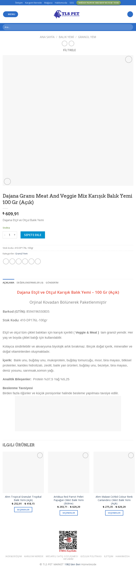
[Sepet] (130, 14)
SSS (72, 2)
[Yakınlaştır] (7, 181)
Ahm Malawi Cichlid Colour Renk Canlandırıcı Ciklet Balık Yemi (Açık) (114, 500)
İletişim (19, 2)
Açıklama (8, 282)
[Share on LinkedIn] (38, 261)
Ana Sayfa (47, 37)
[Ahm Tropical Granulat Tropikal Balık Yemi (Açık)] (23, 472)
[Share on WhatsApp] (6, 261)
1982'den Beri (72, 564)
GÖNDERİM (52, 282)
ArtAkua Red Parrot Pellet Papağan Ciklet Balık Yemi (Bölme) (69, 500)
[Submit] (130, 27)
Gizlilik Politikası (91, 556)
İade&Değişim (13, 556)
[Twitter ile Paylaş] (19, 261)
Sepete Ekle (32, 235)
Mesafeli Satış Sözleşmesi (62, 556)
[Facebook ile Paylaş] (12, 261)
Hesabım (68, 559)
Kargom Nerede (33, 2)
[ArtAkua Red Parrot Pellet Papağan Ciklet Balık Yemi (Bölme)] (68, 472)
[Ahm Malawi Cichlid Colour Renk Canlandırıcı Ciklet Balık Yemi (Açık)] (114, 472)
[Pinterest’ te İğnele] (31, 261)
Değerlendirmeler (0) (30, 282)
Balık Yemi (66, 37)
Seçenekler (23, 509)
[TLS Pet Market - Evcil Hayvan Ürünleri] (68, 14)
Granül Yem (87, 37)
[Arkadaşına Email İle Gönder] (25, 261)
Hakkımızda (61, 2)
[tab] (8, 282)
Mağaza (48, 2)
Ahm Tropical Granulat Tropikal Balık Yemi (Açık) (23, 498)
